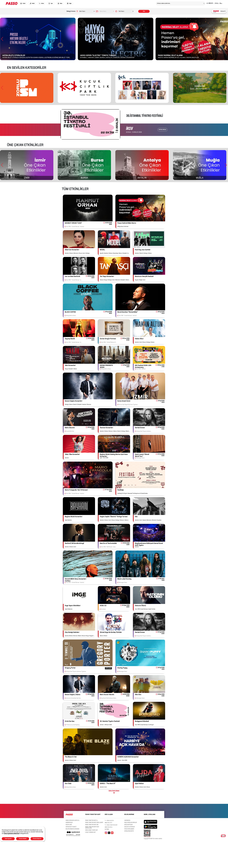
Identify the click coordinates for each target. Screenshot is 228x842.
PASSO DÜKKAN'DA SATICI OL (72, 820)
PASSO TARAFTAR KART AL (91, 820)
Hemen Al (223, 11)
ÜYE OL (216, 3)
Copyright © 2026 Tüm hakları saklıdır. (153, 838)
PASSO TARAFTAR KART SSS (91, 824)
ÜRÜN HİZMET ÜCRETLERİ (91, 830)
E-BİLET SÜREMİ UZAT (90, 832)
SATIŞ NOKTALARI (128, 824)
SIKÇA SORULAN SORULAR (130, 822)
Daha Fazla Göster (114, 790)
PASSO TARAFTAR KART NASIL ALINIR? (94, 822)
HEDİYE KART (69, 824)
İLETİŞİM (107, 829)
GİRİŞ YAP (210, 3)
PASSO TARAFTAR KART (111, 825)
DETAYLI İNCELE (162, 129)
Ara (144, 11)
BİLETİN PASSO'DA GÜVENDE (72, 829)
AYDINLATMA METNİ (129, 831)
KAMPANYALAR (69, 822)
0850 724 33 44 (108, 827)
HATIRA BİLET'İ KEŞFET (71, 826)
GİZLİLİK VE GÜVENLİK (129, 826)
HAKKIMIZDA (127, 820)
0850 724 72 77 (108, 822)
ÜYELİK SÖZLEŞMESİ (129, 829)
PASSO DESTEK (110, 820)
